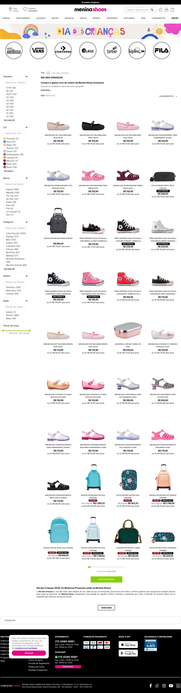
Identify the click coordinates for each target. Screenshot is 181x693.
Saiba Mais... (46, 90)
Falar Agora (68, 667)
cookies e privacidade (26, 648)
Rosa (12, 167)
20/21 (11, 94)
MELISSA (12, 192)
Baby (11, 318)
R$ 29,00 (13, 333)
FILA (9, 208)
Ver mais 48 (9, 269)
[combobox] (140, 9)
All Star (12, 199)
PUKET (11, 202)
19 (9, 91)
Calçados (13, 246)
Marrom (12, 160)
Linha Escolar (16, 233)
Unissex (12, 293)
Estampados (15, 154)
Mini (11, 239)
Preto (12, 164)
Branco (12, 148)
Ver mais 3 (8, 171)
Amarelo (13, 138)
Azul (11, 141)
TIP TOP (12, 195)
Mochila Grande (16, 265)
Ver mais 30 (9, 120)
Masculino (13, 290)
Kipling (12, 236)
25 (10, 100)
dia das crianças (60, 73)
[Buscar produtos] (152, 9)
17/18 (11, 87)
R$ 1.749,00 (24, 333)
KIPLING (12, 189)
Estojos (12, 249)
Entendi (29, 653)
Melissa (12, 255)
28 (10, 103)
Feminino (13, 287)
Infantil (12, 242)
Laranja (12, 157)
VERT (10, 214)
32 (10, 116)
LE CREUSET (13, 211)
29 (10, 106)
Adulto (11, 312)
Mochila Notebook (15, 260)
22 (10, 97)
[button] (14, 10)
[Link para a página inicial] (48, 73)
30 (9, 110)
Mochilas (13, 252)
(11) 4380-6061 (64, 641)
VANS (10, 205)
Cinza (12, 151)
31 (9, 113)
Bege (11, 145)
